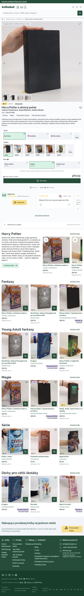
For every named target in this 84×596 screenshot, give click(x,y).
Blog (36, 547)
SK (50, 589)
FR (75, 589)
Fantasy (8, 281)
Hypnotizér (64, 457)
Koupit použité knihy (5, 554)
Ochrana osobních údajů (35, 589)
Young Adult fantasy (18, 329)
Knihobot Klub (40, 565)
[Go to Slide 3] (20, 97)
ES (65, 589)
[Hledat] (79, 13)
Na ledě (34, 504)
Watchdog (6, 549)
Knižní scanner (18, 563)
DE (57, 589)
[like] (41, 205)
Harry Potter (11, 234)
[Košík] (77, 7)
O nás (37, 550)
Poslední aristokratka (40, 457)
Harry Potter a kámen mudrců (55, 265)
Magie (6, 377)
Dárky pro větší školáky (20, 473)
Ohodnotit (19, 104)
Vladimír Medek (38, 110)
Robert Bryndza (7, 459)
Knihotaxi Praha (18, 560)
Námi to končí (65, 504)
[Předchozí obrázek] (4, 63)
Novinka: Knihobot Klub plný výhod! (14, 1)
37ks (36, 171)
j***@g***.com (66, 196)
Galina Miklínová (25, 110)
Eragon (34, 361)
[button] (42, 61)
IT (68, 589)
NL (71, 589)
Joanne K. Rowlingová (10, 110)
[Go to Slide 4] (28, 97)
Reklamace (30, 544)
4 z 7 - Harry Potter (8, 112)
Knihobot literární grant (44, 562)
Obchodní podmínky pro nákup (6, 589)
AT (53, 589)
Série (6, 425)
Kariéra (37, 553)
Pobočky (15, 566)
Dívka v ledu (7, 457)
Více (76, 137)
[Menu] (80, 7)
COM (60, 589)
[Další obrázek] (80, 63)
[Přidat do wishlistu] (80, 108)
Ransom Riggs (35, 317)
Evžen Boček (35, 459)
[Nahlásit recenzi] (69, 205)
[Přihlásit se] (73, 7)
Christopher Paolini (37, 363)
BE (78, 589)
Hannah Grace (35, 507)
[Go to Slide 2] (13, 97)
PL (81, 589)
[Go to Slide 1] (5, 97)
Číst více (4, 125)
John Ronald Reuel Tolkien (39, 413)
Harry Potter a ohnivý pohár (51, 171)
